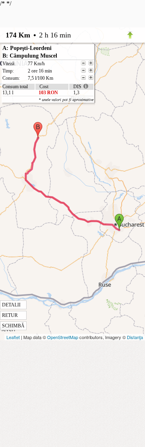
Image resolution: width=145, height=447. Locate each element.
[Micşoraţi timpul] (83, 70)
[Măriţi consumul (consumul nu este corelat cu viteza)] (91, 77)
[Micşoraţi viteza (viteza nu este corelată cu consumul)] (83, 63)
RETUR (10, 315)
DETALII (11, 305)
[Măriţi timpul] (91, 70)
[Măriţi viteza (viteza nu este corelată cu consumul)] (91, 63)
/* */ (46, 164)
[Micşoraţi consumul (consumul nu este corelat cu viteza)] (83, 77)
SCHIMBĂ (13, 326)
